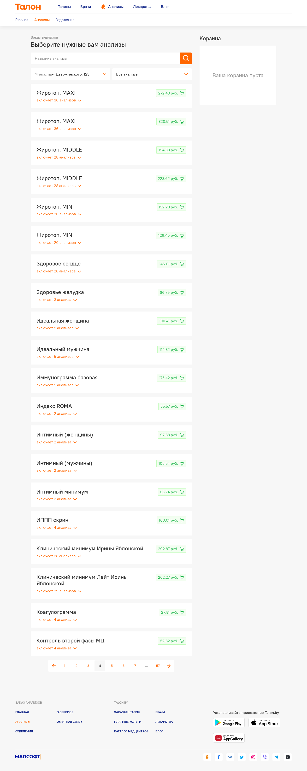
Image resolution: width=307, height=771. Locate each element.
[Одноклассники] (207, 757)
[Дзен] (288, 757)
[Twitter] (242, 757)
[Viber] (265, 757)
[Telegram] (276, 757)
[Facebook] (218, 757)
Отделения (24, 731)
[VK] (230, 757)
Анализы (22, 722)
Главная (22, 712)
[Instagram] (253, 757)
